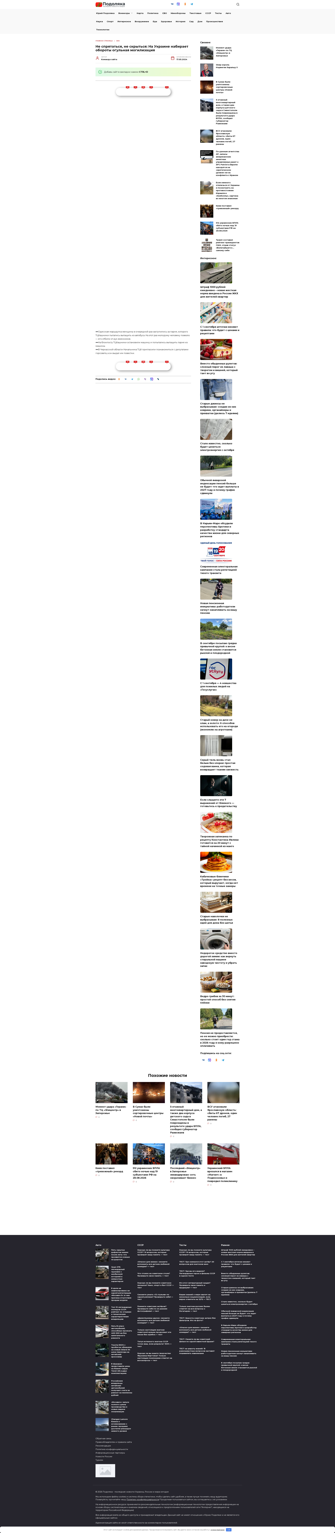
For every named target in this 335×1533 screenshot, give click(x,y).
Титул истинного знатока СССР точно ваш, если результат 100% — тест (154, 1344)
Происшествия (214, 21)
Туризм (99, 1460)
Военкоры (124, 13)
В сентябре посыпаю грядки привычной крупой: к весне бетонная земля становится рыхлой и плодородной (218, 648)
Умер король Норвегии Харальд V (227, 66)
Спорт (110, 21)
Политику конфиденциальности (143, 1499)
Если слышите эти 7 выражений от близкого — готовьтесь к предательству (218, 803)
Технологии (102, 29)
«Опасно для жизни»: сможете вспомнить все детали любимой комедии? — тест (153, 1264)
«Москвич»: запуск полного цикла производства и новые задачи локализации (120, 1407)
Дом (199, 21)
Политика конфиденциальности (112, 1449)
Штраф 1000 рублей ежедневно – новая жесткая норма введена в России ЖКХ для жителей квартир (219, 292)
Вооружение (142, 21)
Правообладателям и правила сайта (114, 1442)
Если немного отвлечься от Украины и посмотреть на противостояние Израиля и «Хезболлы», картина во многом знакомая (227, 190)
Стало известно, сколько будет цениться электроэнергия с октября (217, 446)
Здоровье (166, 21)
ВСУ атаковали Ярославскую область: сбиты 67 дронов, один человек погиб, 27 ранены (225, 137)
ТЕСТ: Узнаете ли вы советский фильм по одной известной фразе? (196, 1340)
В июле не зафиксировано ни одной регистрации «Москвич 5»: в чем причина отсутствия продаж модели (121, 1294)
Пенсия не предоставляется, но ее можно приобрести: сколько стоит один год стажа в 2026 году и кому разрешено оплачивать (219, 1039)
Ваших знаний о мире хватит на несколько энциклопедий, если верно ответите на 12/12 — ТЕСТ (195, 1296)
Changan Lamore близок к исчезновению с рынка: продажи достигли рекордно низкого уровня (121, 1425)
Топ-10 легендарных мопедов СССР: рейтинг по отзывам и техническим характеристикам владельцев (121, 1313)
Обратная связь (103, 1438)
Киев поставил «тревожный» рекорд (227, 207)
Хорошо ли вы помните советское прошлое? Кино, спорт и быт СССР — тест (155, 1285)
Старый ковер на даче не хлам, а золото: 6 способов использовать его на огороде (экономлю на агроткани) (219, 724)
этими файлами (217, 1530)
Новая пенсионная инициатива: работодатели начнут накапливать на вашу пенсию (218, 608)
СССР (208, 13)
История (180, 21)
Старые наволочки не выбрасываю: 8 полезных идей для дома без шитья (216, 919)
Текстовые (195, 13)
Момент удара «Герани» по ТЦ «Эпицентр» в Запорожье (224, 52)
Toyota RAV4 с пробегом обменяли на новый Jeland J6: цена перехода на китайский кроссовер (121, 1351)
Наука (99, 21)
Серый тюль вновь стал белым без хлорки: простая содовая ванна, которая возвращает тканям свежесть (219, 764)
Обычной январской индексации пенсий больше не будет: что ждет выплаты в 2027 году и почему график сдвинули (219, 487)
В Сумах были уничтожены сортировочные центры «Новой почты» (224, 87)
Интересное (124, 21)
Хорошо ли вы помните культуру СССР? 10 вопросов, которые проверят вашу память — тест (153, 1252)
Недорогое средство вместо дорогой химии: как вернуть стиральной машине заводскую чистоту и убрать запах (218, 959)
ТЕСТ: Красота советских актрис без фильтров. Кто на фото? (197, 1319)
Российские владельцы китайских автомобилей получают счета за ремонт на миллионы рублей (121, 1388)
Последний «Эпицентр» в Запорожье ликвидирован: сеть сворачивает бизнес (185, 1173)
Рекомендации (103, 1446)
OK (228, 1530)
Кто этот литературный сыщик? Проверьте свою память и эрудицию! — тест (194, 1285)
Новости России (104, 1456)
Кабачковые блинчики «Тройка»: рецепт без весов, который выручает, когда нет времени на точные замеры (219, 881)
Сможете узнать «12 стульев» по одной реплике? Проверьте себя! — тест (155, 1296)
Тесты (218, 13)
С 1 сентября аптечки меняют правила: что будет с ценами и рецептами (219, 330)
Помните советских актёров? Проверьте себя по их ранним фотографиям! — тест (152, 1308)
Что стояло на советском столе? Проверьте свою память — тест (153, 1274)
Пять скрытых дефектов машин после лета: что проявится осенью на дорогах (120, 1255)
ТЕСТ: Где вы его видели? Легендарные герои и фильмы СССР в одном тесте (197, 1273)
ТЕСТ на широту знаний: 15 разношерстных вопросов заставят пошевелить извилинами (197, 1351)
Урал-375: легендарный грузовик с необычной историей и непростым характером (118, 1274)
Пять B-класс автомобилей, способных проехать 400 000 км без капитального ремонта (121, 1332)
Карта (140, 13)
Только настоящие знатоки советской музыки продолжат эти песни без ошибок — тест (154, 1332)
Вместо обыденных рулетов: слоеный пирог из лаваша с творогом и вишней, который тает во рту (219, 368)
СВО (164, 13)
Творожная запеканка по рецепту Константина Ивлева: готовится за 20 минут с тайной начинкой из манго (219, 841)
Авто (228, 13)
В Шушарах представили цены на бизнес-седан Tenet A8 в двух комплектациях (120, 1368)
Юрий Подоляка (105, 13)
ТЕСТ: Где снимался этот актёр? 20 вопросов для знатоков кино (196, 1263)
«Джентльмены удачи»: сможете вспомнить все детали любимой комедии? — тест (153, 1320)
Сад (191, 21)
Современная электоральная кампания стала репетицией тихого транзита (219, 569)
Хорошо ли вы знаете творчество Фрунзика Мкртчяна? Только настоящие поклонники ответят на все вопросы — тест (154, 1356)
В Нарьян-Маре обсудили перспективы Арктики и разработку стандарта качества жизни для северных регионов (219, 530)
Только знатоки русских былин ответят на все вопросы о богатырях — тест (194, 1308)
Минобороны (178, 13)
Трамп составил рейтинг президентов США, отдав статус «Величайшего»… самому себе (227, 245)
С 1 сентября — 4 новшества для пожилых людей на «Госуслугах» (218, 686)
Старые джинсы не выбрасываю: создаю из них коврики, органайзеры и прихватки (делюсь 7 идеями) (219, 408)
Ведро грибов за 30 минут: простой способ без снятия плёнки (217, 999)
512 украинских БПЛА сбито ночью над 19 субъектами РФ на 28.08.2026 (227, 227)
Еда (155, 21)
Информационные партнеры (110, 1453)
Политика (152, 13)
